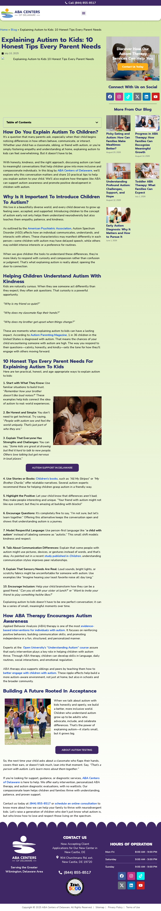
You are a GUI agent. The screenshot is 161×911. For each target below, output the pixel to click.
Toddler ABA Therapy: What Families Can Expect (145, 187)
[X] (122, 885)
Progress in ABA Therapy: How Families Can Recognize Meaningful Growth (146, 142)
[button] (83, 13)
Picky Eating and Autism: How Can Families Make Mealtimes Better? (118, 141)
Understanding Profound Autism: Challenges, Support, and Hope (118, 189)
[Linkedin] (131, 885)
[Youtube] (141, 885)
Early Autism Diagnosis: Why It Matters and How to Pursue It (118, 231)
